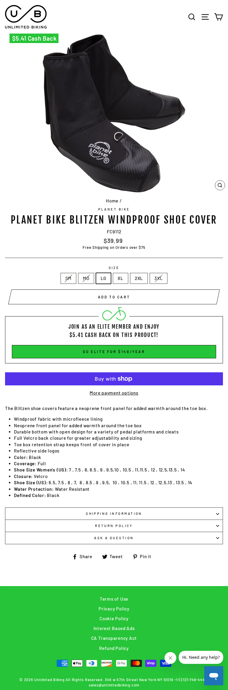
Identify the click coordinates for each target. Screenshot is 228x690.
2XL (139, 278)
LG (104, 278)
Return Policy (114, 526)
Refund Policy (114, 648)
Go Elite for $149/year (114, 351)
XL (121, 278)
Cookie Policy (114, 618)
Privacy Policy (114, 608)
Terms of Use (114, 599)
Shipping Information (114, 513)
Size (114, 268)
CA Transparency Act (114, 638)
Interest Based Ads (114, 628)
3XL (158, 278)
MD (86, 278)
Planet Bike (114, 209)
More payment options (114, 392)
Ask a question (114, 538)
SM (68, 278)
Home (112, 200)
